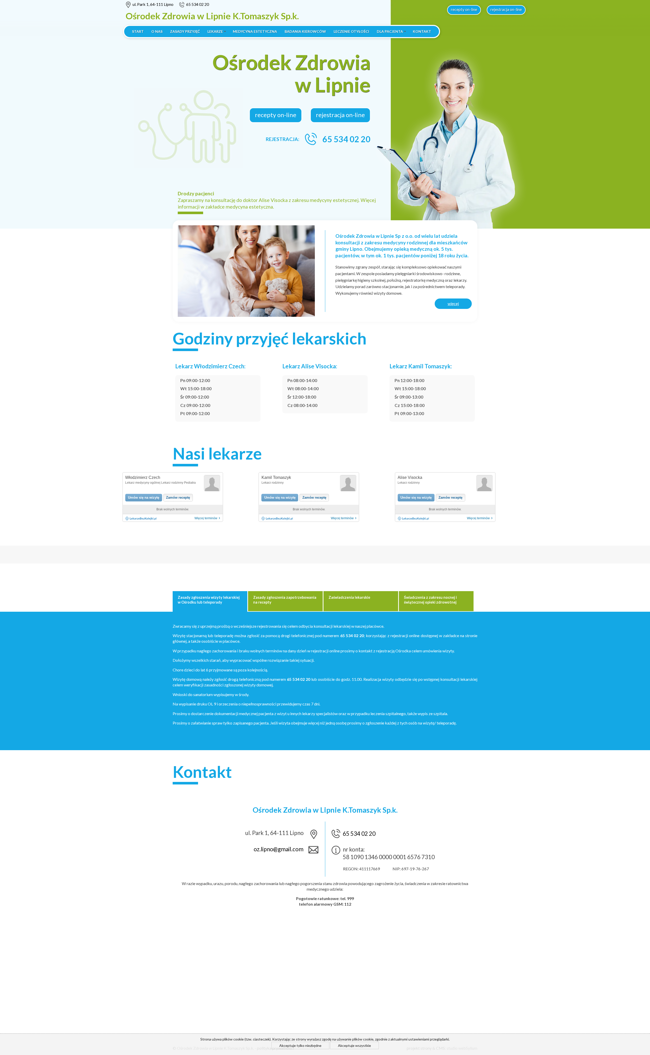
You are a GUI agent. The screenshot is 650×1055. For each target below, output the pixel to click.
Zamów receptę (178, 497)
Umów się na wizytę (143, 497)
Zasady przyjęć (185, 31)
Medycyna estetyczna (255, 31)
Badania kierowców (305, 31)
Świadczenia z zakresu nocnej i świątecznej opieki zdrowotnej (430, 599)
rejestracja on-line (506, 9)
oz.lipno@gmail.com (278, 849)
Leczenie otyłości (351, 31)
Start (138, 31)
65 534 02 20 (197, 4)
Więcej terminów (207, 518)
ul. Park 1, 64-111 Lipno (153, 4)
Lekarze (215, 31)
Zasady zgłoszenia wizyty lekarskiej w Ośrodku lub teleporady (209, 599)
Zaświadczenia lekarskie (349, 597)
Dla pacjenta (390, 31)
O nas (156, 31)
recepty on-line (464, 9)
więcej (453, 303)
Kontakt (422, 31)
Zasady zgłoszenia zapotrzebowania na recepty (284, 599)
